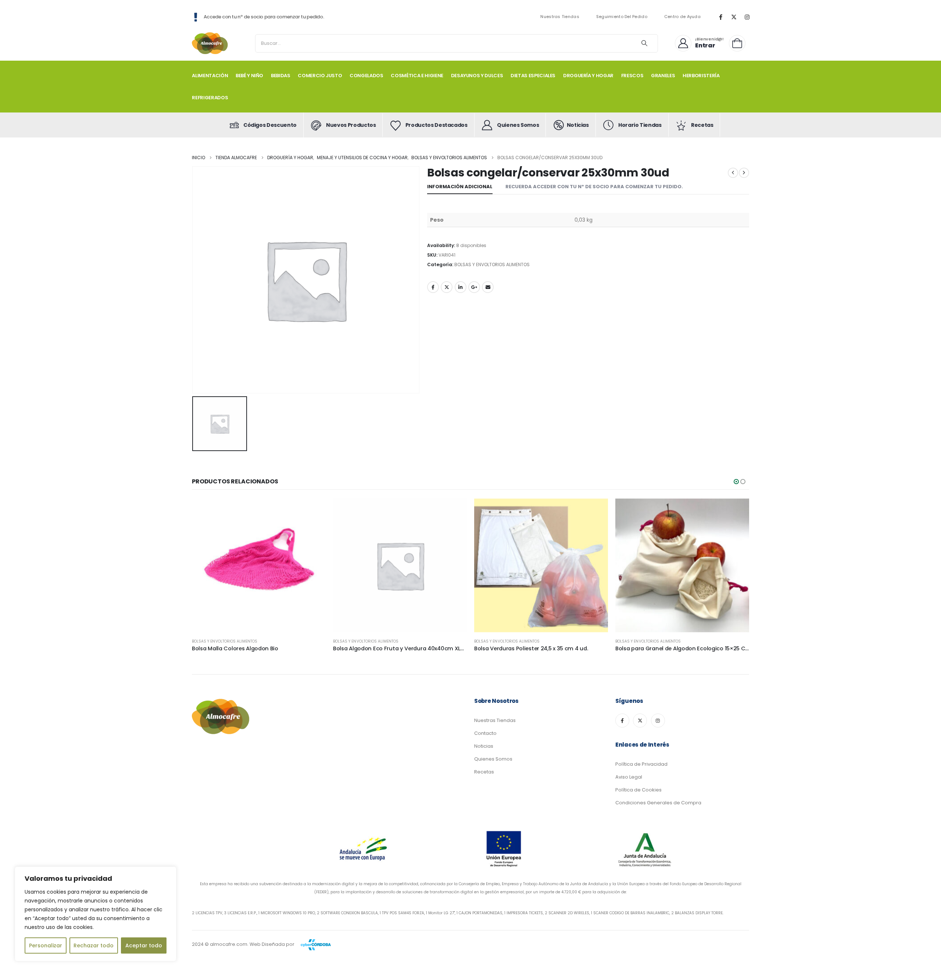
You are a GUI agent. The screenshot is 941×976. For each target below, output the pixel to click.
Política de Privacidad (641, 764)
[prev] (733, 173)
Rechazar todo (94, 945)
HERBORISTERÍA (701, 75)
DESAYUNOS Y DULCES (477, 75)
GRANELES (663, 75)
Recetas (484, 771)
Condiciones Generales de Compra (658, 802)
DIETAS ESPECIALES (533, 75)
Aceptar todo (143, 945)
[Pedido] (739, 43)
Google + (474, 287)
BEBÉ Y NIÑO (249, 75)
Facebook (433, 287)
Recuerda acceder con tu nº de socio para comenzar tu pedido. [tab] (594, 186)
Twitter (446, 287)
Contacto (485, 733)
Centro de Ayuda (682, 17)
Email (488, 287)
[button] (736, 481)
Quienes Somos (493, 758)
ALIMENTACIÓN (210, 75)
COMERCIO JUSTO (320, 75)
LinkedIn (460, 287)
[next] (744, 173)
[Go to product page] (259, 565)
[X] (733, 17)
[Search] (644, 43)
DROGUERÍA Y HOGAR (588, 75)
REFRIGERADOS (210, 97)
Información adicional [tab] (460, 186)
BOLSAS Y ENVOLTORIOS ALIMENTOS (492, 264)
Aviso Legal (628, 776)
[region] (95, 913)
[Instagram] (747, 17)
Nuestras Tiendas (559, 17)
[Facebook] (720, 17)
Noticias (483, 746)
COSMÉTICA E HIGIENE (417, 75)
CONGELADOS (366, 75)
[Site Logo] (210, 43)
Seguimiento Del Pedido (621, 17)
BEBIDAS (280, 75)
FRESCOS (632, 75)
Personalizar (45, 945)
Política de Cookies (638, 789)
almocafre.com (228, 944)
